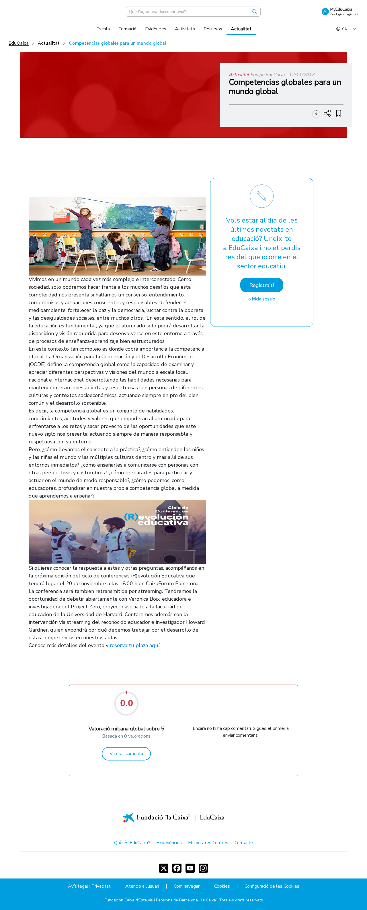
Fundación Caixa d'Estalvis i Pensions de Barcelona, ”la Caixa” (161, 900)
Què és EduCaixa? (132, 843)
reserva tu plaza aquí (134, 645)
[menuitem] (101, 29)
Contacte (244, 843)
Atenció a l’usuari (142, 886)
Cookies (222, 886)
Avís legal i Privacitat (89, 886)
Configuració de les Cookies (272, 886)
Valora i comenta (126, 753)
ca (344, 29)
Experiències (169, 843)
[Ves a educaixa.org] (37, 11)
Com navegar (187, 886)
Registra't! (261, 285)
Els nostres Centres (208, 843)
